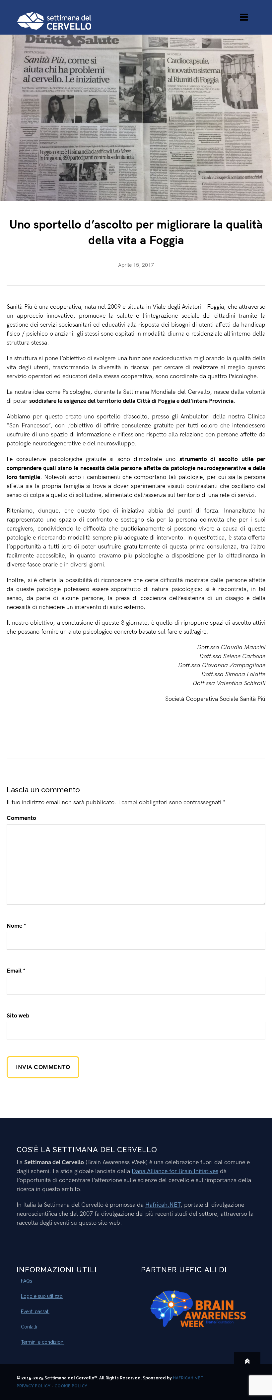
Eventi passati (35, 1311)
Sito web (18, 1015)
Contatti (29, 1326)
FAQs (26, 1281)
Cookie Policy (70, 1386)
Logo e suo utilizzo (42, 1296)
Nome (16, 925)
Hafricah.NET (162, 1204)
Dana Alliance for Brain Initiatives (175, 1171)
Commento (21, 818)
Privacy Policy (33, 1386)
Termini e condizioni (42, 1342)
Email (16, 970)
